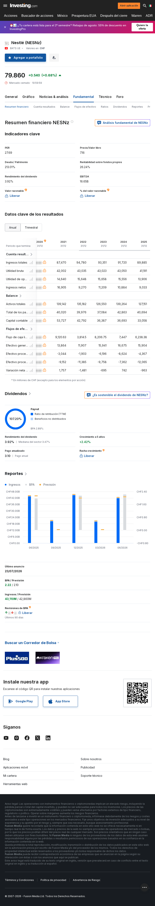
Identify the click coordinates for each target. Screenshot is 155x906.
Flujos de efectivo (85, 106)
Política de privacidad (53, 880)
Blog (6, 759)
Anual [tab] (12, 227)
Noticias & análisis (53, 97)
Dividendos (120, 106)
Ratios (104, 106)
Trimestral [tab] (31, 227)
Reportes (137, 106)
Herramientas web (15, 784)
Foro (120, 97)
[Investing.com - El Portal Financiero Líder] (23, 5)
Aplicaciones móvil (15, 767)
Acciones (10, 15)
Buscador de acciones (37, 15)
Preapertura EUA (84, 15)
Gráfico (28, 97)
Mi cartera (10, 775)
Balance (65, 106)
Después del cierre (113, 15)
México (62, 15)
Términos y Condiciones (19, 880)
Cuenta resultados (44, 106)
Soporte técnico (91, 775)
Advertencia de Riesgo (86, 880)
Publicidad (88, 767)
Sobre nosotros (91, 759)
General (11, 97)
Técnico (105, 97)
